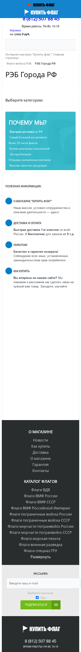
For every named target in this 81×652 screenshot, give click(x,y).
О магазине (40, 458)
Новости (40, 440)
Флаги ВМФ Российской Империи (40, 508)
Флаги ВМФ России (40, 495)
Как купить (40, 446)
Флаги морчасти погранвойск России (41, 526)
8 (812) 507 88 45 (41, 18)
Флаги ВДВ (40, 489)
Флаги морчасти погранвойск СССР (40, 532)
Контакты (40, 470)
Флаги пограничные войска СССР (40, 520)
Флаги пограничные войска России (40, 514)
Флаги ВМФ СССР (41, 501)
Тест (43, 598)
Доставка (41, 452)
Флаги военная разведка (40, 544)
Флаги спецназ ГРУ (40, 550)
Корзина (15, 30)
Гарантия (40, 464)
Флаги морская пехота (40, 538)
